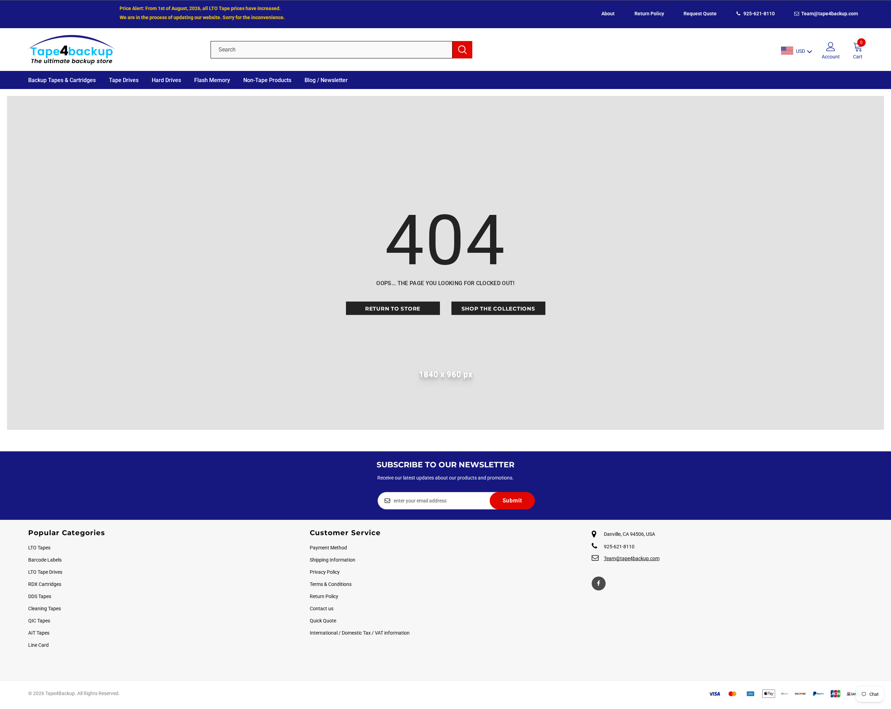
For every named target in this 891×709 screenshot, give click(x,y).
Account (831, 56)
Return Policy (649, 13)
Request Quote (700, 13)
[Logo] (114, 49)
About (608, 13)
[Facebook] (599, 583)
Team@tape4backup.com (829, 13)
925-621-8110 (758, 13)
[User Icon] (831, 46)
